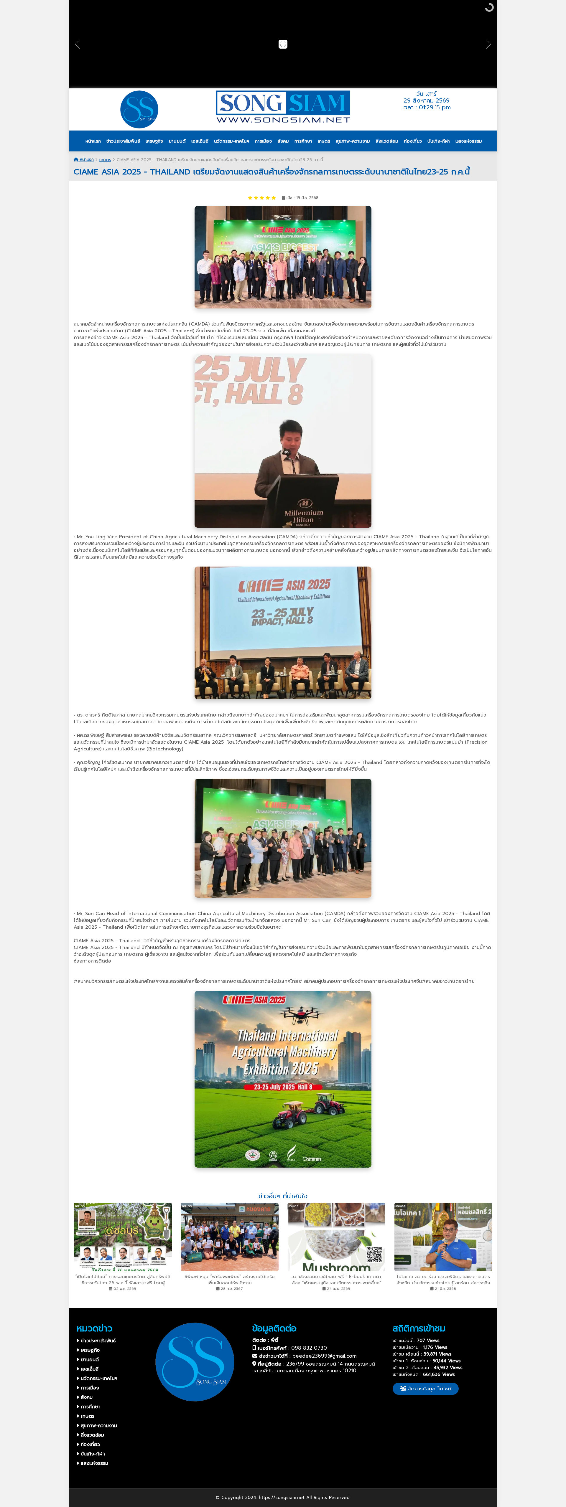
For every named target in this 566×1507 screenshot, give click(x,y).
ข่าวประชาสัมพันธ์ (97, 1340)
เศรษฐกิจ (89, 1350)
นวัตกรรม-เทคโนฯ (98, 1378)
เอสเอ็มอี (88, 1369)
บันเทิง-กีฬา (92, 1454)
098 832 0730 (309, 1348)
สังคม (86, 1397)
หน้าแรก (86, 159)
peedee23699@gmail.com (324, 1356)
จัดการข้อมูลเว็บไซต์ (428, 1388)
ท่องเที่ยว (89, 1444)
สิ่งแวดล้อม (91, 1435)
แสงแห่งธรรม (93, 1463)
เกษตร (105, 160)
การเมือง (89, 1388)
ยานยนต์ (89, 1359)
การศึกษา (90, 1406)
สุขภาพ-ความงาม (98, 1425)
